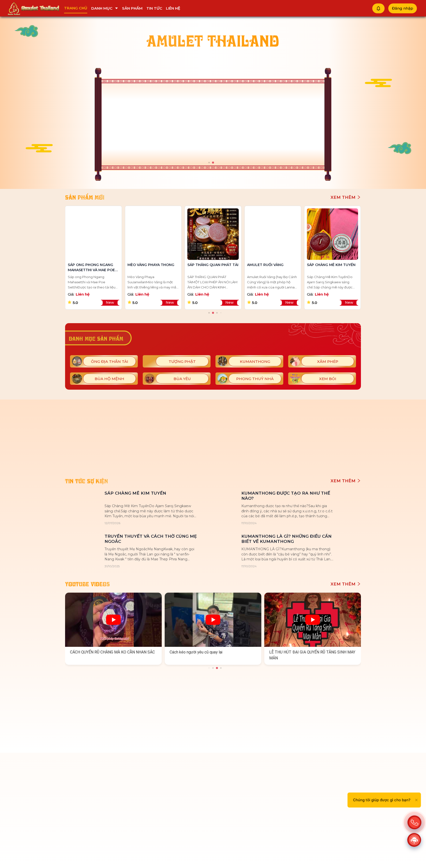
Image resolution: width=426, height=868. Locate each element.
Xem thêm (344, 197)
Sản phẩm (132, 8)
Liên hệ (173, 8)
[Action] (414, 822)
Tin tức (154, 8)
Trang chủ (75, 8)
